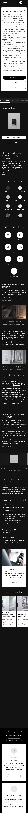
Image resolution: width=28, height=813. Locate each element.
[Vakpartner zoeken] (17, 2)
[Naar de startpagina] (5, 2)
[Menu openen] (24, 2)
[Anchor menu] (26, 406)
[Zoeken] (13, 3)
